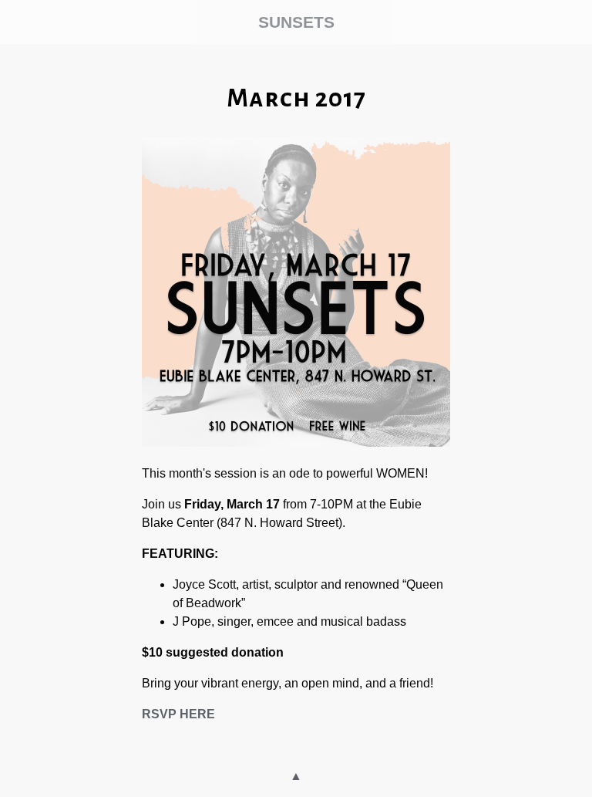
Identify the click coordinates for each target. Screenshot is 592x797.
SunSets (296, 22)
